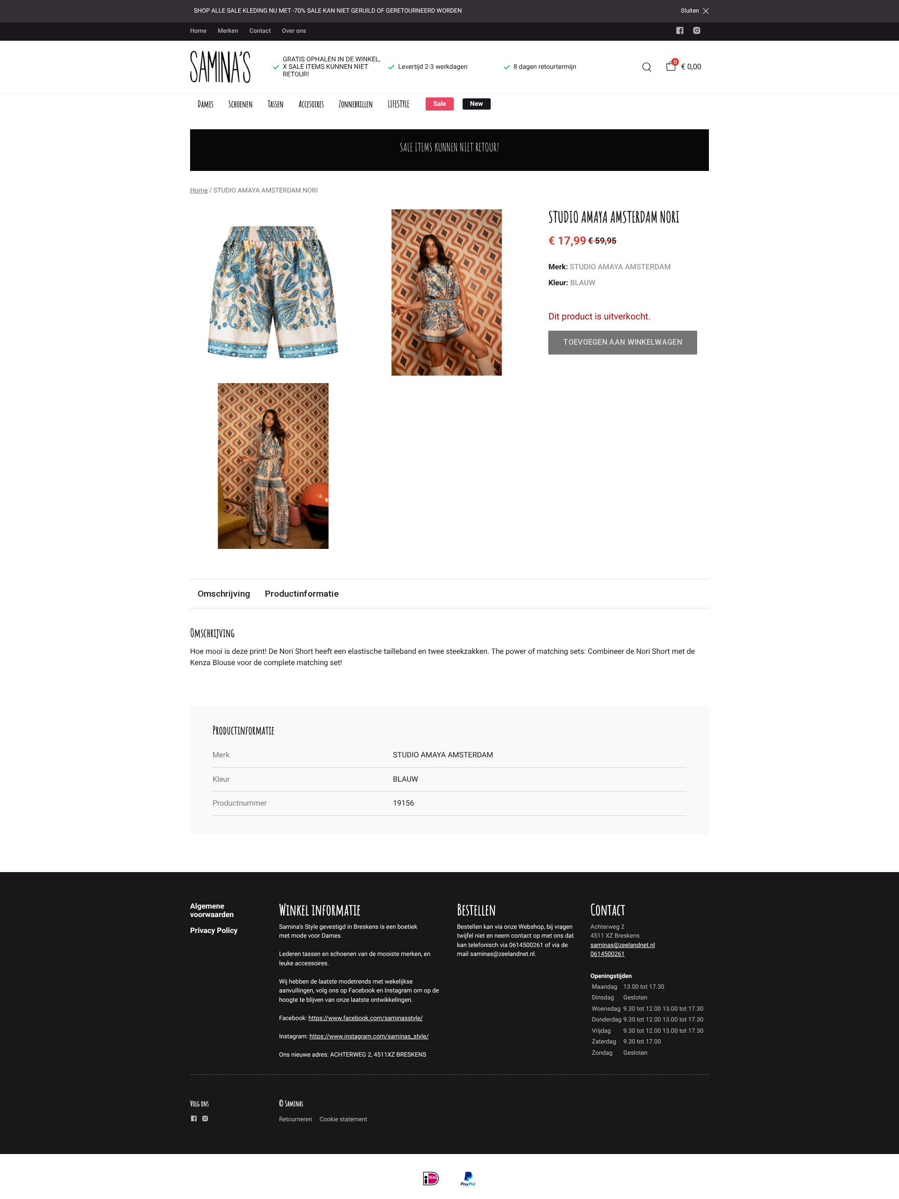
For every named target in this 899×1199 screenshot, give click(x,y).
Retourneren (295, 1119)
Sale (439, 104)
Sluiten (690, 10)
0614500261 (607, 954)
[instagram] (696, 32)
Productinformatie (302, 593)
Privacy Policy (213, 930)
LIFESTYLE (398, 104)
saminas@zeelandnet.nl (622, 945)
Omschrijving (224, 593)
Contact (260, 31)
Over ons (294, 31)
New (476, 104)
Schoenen (240, 104)
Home (198, 31)
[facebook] (680, 32)
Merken (228, 31)
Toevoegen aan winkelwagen (622, 342)
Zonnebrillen (356, 104)
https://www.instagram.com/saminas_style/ (368, 1036)
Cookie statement (343, 1119)
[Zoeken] (646, 67)
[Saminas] (220, 67)
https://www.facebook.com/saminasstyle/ (366, 1018)
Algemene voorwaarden (212, 910)
